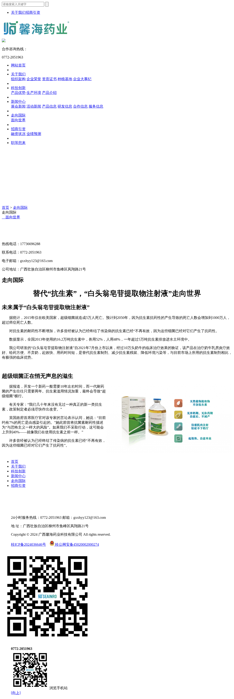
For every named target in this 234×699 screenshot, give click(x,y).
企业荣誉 (34, 79)
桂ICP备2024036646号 (28, 544)
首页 (5, 207)
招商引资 (33, 12)
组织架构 (18, 79)
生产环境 (34, 93)
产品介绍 (49, 93)
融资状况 (18, 134)
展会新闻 (18, 106)
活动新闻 (34, 106)
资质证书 (49, 79)
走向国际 (18, 115)
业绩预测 (34, 134)
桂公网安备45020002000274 (76, 544)
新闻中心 (18, 101)
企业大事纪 (82, 79)
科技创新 (18, 88)
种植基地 (65, 79)
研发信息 (65, 106)
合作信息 (80, 106)
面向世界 (18, 120)
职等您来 (18, 143)
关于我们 (18, 12)
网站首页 (18, 65)
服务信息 (96, 106)
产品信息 (49, 106)
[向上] (16, 693)
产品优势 (18, 93)
